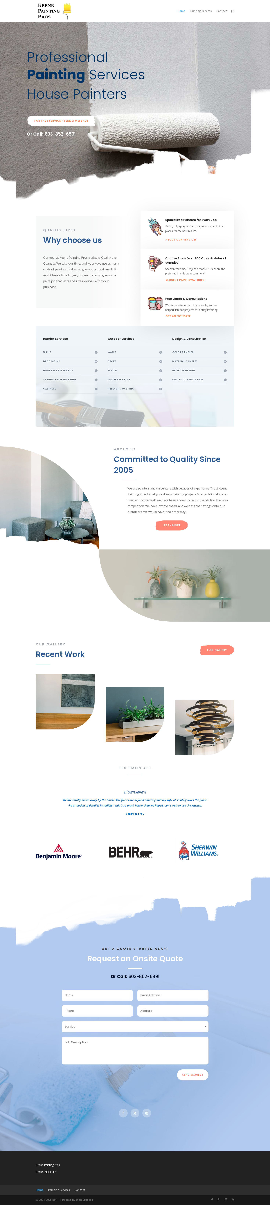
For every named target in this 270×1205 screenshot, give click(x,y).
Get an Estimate (178, 316)
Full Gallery (217, 650)
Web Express (84, 1200)
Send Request (192, 1075)
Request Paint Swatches (184, 280)
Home (181, 11)
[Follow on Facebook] (123, 1113)
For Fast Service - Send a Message (61, 121)
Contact (221, 11)
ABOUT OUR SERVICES (181, 239)
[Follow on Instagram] (146, 1113)
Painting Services (201, 11)
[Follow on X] (135, 1113)
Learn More (172, 525)
